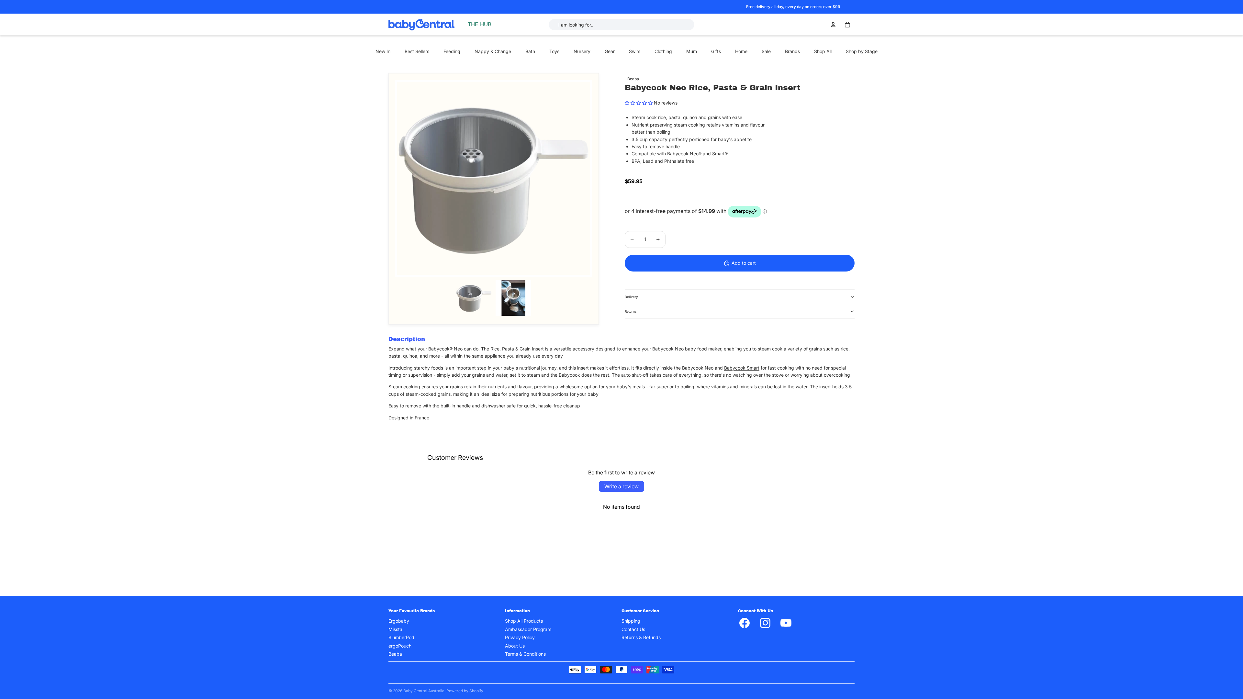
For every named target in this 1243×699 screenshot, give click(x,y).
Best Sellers (417, 51)
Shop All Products (524, 621)
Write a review (621, 486)
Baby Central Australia (423, 690)
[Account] (833, 24)
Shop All (823, 51)
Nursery (582, 51)
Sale (766, 51)
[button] (639, 102)
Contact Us (633, 629)
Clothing (663, 51)
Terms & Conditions (525, 654)
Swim (634, 51)
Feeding (451, 51)
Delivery (631, 297)
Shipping (631, 621)
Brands (792, 51)
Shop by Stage (862, 51)
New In (382, 51)
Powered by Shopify (464, 690)
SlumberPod (401, 637)
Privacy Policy (520, 637)
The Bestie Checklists (497, 60)
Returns (630, 311)
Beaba (395, 654)
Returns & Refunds (641, 637)
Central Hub (486, 47)
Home (741, 51)
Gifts (716, 51)
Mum (691, 51)
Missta (395, 629)
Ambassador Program (528, 629)
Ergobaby (398, 621)
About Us (515, 646)
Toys (554, 51)
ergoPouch (399, 646)
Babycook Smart (741, 368)
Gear (610, 51)
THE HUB (479, 24)
